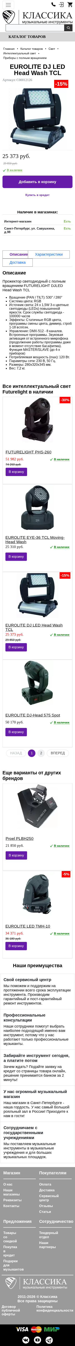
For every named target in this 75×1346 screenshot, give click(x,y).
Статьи (45, 1212)
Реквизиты (12, 1200)
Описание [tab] (19, 254)
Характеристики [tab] (49, 254)
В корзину (16, 472)
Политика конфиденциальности (54, 1308)
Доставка (47, 1190)
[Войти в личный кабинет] (61, 4)
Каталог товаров (27, 37)
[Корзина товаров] (70, 4)
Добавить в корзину (37, 182)
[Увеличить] (37, 119)
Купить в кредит (37, 195)
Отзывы (46, 1206)
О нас (7, 1184)
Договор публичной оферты (11, 1310)
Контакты (11, 1206)
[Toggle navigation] (8, 5)
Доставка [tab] (18, 262)
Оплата (45, 1184)
